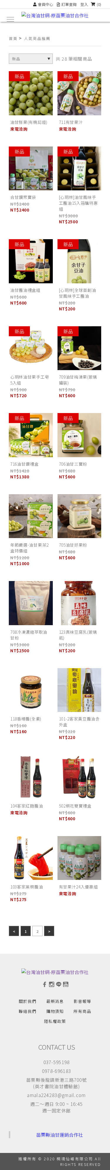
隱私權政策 (55, 1021)
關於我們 (27, 1001)
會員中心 (45, 4)
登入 (84, 4)
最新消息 (55, 1001)
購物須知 (55, 1011)
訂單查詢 (69, 4)
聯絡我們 (27, 1011)
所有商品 (82, 1011)
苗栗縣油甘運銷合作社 (59, 1134)
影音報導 (82, 1001)
